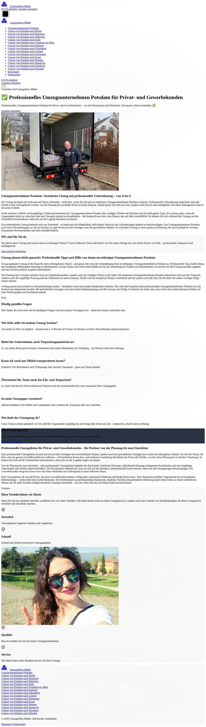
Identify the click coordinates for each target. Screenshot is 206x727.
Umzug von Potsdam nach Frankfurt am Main (31, 42)
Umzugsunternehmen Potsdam (23, 28)
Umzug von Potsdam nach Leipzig (25, 51)
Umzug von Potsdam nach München (26, 36)
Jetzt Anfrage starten (11, 442)
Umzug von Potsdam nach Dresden (26, 68)
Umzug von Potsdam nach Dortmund (27, 54)
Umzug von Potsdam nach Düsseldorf (27, 48)
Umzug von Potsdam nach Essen (24, 57)
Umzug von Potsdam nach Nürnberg (26, 66)
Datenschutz (14, 74)
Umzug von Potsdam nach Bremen (25, 60)
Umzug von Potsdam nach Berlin (25, 31)
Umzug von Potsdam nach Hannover (26, 63)
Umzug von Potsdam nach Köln (24, 39)
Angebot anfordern (27, 9)
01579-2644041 (9, 9)
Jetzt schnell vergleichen (13, 251)
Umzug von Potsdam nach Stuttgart (26, 45)
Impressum (13, 71)
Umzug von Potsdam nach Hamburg (26, 34)
